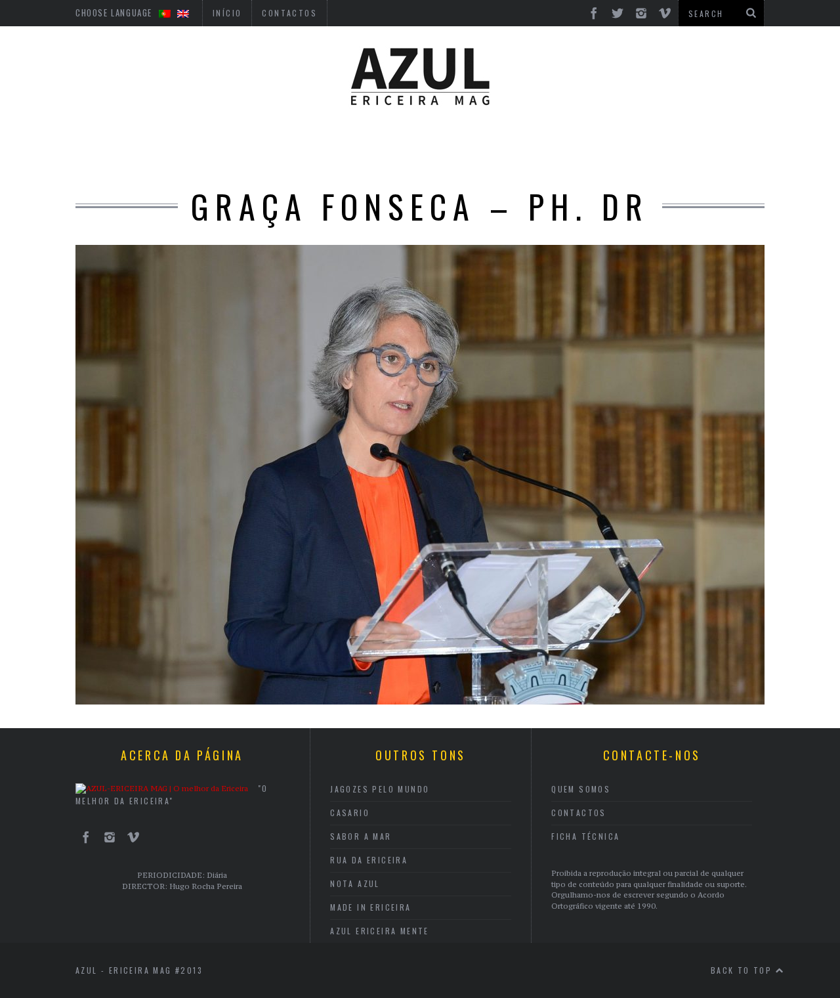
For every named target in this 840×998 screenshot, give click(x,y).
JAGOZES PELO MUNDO (379, 788)
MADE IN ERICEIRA (370, 907)
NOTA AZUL (355, 883)
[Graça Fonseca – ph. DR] (420, 700)
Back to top (743, 970)
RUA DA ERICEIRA (369, 859)
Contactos (578, 812)
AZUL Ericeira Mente (379, 930)
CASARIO (349, 812)
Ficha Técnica (585, 836)
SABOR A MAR (360, 836)
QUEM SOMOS (580, 788)
